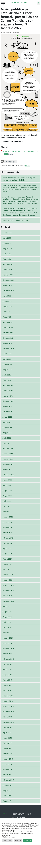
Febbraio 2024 (7, 385)
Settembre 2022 (8, 475)
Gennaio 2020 (7, 638)
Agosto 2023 (7, 417)
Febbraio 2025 (7, 322)
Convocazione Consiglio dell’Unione (15, 220)
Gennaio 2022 (7, 517)
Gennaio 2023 (7, 454)
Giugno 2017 (7, 785)
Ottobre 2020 (7, 596)
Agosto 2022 (7, 480)
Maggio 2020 (7, 617)
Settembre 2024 (8, 348)
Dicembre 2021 (8, 522)
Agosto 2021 (7, 543)
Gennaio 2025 (7, 327)
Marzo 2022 (6, 506)
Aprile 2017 (6, 796)
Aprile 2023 (6, 438)
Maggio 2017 (7, 790)
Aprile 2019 (6, 685)
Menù (2, 5)
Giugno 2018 (7, 738)
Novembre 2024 (8, 338)
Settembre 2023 (8, 411)
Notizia (27, 166)
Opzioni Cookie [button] (7, 840)
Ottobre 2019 (7, 653)
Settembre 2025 (8, 290)
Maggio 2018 (7, 743)
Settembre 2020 (8, 601)
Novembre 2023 (8, 401)
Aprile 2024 (6, 375)
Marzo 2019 (6, 690)
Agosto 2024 (7, 354)
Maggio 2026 (7, 248)
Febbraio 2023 (7, 448)
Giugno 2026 (7, 243)
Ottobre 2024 (7, 343)
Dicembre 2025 (8, 275)
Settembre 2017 (8, 780)
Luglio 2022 (6, 485)
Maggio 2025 (7, 306)
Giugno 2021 (7, 554)
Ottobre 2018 (7, 717)
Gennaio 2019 (7, 701)
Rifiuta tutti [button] (18, 840)
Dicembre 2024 (8, 333)
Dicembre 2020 (8, 585)
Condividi (10, 161)
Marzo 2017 (6, 801)
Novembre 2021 (8, 527)
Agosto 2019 (7, 664)
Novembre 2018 (8, 711)
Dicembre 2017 (8, 764)
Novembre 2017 (8, 769)
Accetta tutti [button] (27, 840)
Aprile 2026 (6, 254)
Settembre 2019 (8, 659)
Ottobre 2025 (7, 285)
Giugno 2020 (7, 611)
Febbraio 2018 (7, 753)
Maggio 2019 (7, 680)
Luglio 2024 (6, 359)
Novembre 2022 (8, 464)
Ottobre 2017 (7, 775)
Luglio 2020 (6, 606)
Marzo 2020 (6, 627)
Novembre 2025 (8, 280)
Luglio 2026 (6, 238)
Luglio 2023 (6, 422)
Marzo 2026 (6, 259)
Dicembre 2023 (8, 396)
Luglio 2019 (6, 669)
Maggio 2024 (7, 369)
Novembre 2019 (8, 648)
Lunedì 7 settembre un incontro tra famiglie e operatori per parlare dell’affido (18, 179)
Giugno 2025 (7, 301)
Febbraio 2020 (7, 632)
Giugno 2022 (7, 490)
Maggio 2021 (7, 559)
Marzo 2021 (6, 569)
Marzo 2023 (6, 443)
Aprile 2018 (6, 748)
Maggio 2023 (7, 433)
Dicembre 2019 (8, 643)
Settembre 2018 (8, 722)
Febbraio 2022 (7, 511)
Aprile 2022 (6, 501)
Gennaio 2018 (7, 759)
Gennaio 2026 (7, 269)
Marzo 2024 (6, 380)
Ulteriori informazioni (8, 837)
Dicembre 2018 (8, 706)
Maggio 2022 (7, 496)
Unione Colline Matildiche (19, 3)
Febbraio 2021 (7, 575)
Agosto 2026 (7, 233)
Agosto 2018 (7, 727)
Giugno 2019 (7, 675)
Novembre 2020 (8, 590)
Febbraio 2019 (7, 696)
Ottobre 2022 (7, 469)
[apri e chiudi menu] (3, 2)
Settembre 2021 (8, 538)
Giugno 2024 (7, 364)
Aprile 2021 (6, 564)
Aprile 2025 (6, 311)
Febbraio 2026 (7, 264)
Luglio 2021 (6, 548)
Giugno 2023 (7, 427)
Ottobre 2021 (7, 532)
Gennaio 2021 (7, 580)
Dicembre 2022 (8, 459)
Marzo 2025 (6, 317)
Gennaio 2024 (7, 390)
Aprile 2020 (6, 622)
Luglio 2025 (6, 296)
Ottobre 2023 (7, 406)
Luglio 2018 (6, 732)
